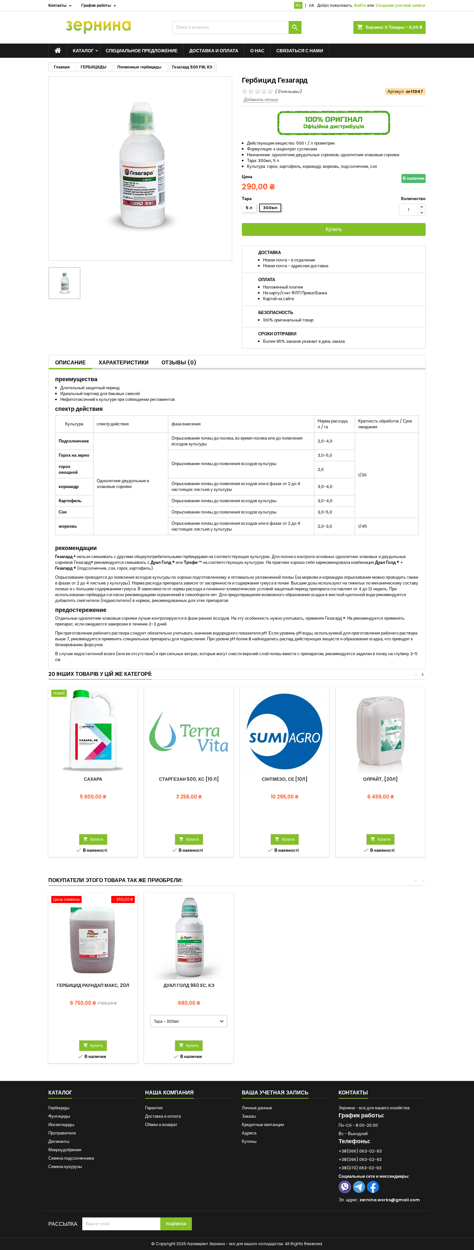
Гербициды (58, 1108)
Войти (360, 5)
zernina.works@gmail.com (390, 1200)
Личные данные (257, 1108)
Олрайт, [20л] (380, 779)
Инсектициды (61, 1125)
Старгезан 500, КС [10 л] (189, 779)
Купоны (249, 1141)
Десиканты (58, 1141)
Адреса (249, 1133)
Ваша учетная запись (275, 1092)
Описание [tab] (70, 362)
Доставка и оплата (213, 50)
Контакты (353, 1092)
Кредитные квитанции (263, 1125)
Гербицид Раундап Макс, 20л (93, 985)
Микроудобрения (64, 1150)
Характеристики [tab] (124, 362)
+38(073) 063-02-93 (360, 1168)
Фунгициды (59, 1116)
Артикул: (396, 92)
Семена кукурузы (65, 1167)
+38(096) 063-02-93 (360, 1159)
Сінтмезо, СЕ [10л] (285, 779)
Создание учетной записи (400, 5)
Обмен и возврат (161, 1125)
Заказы (249, 1116)
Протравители (62, 1133)
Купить (334, 229)
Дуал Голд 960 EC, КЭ (188, 985)
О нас (257, 50)
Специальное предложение (141, 50)
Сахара (93, 779)
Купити (93, 839)
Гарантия (154, 1108)
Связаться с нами (299, 50)
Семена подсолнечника (71, 1158)
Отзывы (179, 362)
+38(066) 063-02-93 (360, 1151)
